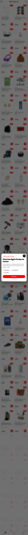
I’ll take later (14, 278)
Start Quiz (14, 276)
